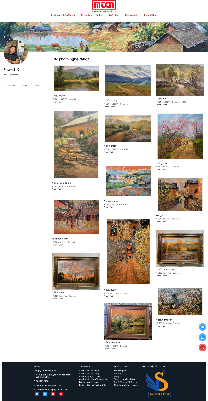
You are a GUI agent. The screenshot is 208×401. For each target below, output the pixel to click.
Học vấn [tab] (24, 85)
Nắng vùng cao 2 (61, 183)
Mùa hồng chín (60, 239)
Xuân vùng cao (164, 320)
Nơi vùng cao (111, 201)
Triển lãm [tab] (37, 85)
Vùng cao (161, 215)
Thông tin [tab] (11, 85)
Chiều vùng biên (165, 269)
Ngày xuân (110, 290)
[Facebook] (37, 394)
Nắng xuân (162, 163)
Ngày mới (161, 98)
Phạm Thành (57, 102)
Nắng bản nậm (112, 342)
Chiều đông (110, 100)
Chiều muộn (58, 96)
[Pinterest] (61, 394)
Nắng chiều (110, 146)
